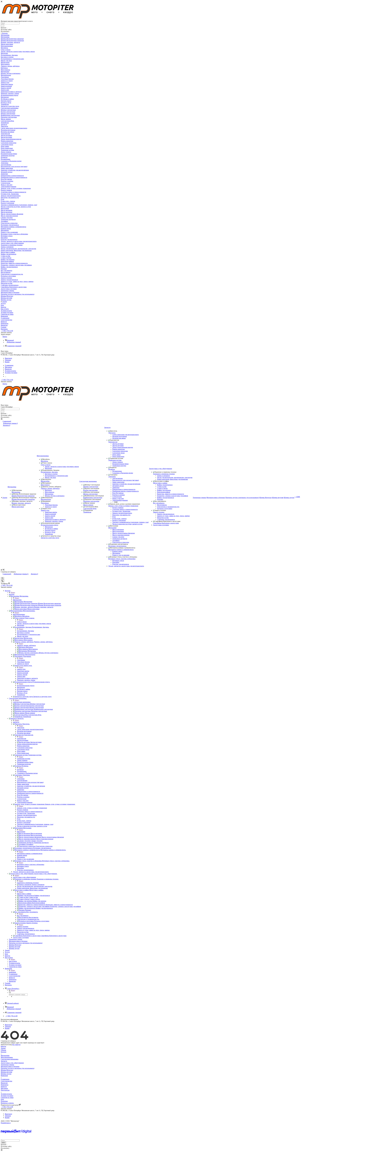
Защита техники (22, 926)
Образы (3, 1050)
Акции (3, 1048)
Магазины (4, 1088)
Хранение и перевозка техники (28, 883)
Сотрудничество (6, 1081)
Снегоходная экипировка (21, 702)
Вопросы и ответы (7, 1103)
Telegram (8, 360)
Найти (3, 1142)
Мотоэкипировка (19, 614)
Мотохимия (21, 831)
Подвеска (20, 769)
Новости (4, 1086)
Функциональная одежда (25, 685)
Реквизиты (4, 1085)
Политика (4, 1101)
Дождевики (21, 660)
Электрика (20, 779)
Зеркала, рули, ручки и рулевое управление (32, 808)
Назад (13, 592)
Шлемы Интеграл (7, 1070)
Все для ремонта (22, 915)
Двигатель (20, 727)
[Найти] (2, 25)
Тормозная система (23, 758)
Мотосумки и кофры (24, 894)
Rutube (7, 362)
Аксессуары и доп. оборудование (24, 877)
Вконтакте (8, 358)
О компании (5, 1079)
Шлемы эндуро (6, 1074)
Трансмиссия (21, 738)
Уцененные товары (7, 1064)
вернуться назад (6, 1044)
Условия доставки (7, 1096)
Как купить (13, 961)
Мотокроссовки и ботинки (10, 1066)
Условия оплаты (6, 1094)
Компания (12, 972)
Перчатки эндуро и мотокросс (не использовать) (17, 1068)
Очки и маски (22, 622)
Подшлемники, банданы (25, 631)
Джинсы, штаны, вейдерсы (26, 645)
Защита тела (21, 669)
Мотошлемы (17, 600)
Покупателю (5, 1090)
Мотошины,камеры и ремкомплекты (29, 853)
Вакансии (4, 1083)
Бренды (3, 1046)
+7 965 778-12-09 (7, 331)
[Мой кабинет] (2, 576)
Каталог (11, 594)
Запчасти (16, 722)
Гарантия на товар (7, 1097)
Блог (2, 1099)
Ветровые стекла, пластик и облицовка (30, 864)
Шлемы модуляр (6, 1072)
